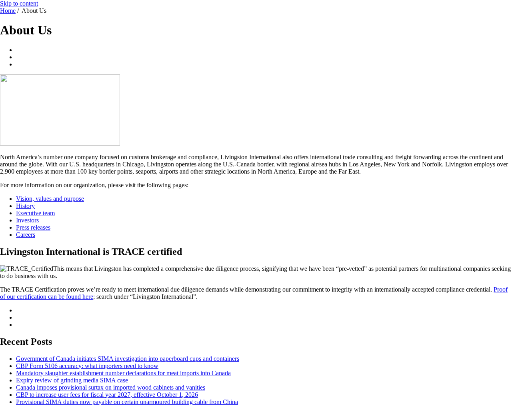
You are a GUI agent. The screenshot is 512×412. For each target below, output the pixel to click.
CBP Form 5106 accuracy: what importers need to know (87, 365)
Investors (27, 220)
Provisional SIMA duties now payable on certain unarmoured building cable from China (127, 401)
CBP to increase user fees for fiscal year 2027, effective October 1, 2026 (107, 394)
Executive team (35, 213)
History (25, 205)
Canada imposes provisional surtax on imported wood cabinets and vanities (110, 387)
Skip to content (19, 3)
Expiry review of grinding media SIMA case (72, 380)
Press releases (33, 227)
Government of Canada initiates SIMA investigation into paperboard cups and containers (127, 358)
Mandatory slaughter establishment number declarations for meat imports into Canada (123, 373)
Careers (25, 234)
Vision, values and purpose (50, 198)
